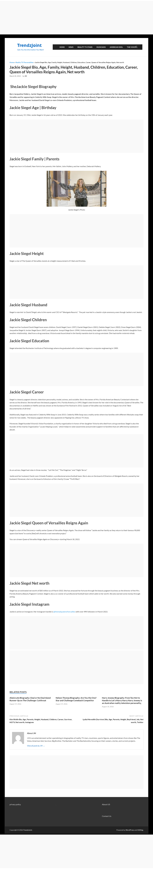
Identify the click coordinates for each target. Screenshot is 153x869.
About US (106, 804)
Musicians (101, 47)
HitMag (140, 830)
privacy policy (15, 804)
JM (26, 76)
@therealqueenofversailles (64, 611)
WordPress (130, 830)
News (71, 47)
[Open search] (136, 47)
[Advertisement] (76, 17)
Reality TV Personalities (24, 62)
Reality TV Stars (84, 47)
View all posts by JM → (36, 746)
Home (62, 47)
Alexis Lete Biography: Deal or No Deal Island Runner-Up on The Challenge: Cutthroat (30, 699)
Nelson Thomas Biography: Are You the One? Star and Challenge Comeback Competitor (76, 699)
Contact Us (106, 816)
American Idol (116, 47)
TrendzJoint (29, 45)
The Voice (131, 47)
